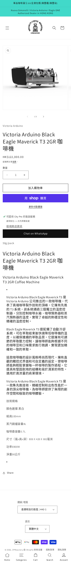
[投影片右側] (44, 117)
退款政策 (50, 549)
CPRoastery (17, 549)
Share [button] (10, 472)
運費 (14, 162)
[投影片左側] (27, 117)
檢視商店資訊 (14, 226)
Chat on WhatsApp (36, 233)
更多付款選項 (35, 206)
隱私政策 (62, 549)
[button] (7, 28)
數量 (5, 167)
